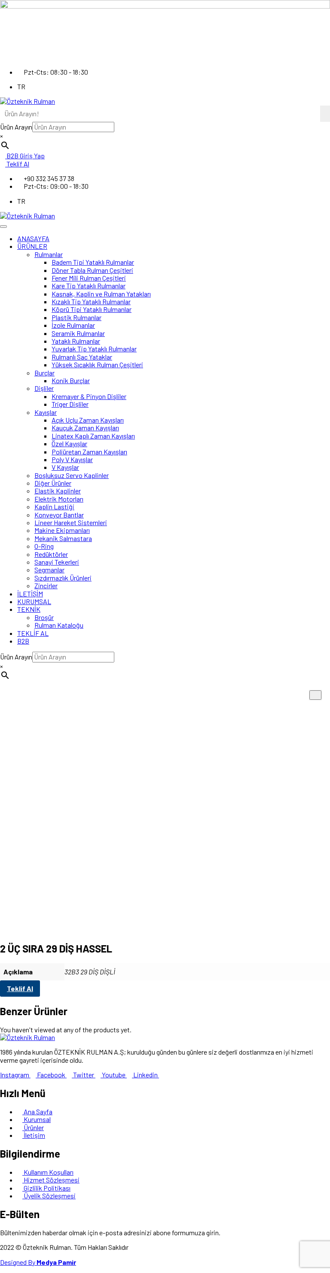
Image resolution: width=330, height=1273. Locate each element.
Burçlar (44, 373)
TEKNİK (28, 609)
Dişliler (44, 388)
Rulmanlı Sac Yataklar (82, 357)
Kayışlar (45, 412)
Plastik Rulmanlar (76, 317)
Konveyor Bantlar (59, 515)
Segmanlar (49, 569)
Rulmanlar (48, 254)
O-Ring (44, 546)
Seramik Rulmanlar (78, 333)
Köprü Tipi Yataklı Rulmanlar (91, 309)
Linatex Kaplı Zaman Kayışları (93, 436)
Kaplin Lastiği (54, 506)
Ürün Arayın (16, 127)
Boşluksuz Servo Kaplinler (71, 475)
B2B (23, 641)
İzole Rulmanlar (73, 325)
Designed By (38, 1262)
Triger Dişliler (70, 404)
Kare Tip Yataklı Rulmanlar (88, 285)
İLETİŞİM (30, 594)
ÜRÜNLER (32, 246)
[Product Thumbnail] (315, 695)
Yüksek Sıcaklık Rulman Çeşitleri (97, 364)
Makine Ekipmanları (62, 530)
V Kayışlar (65, 467)
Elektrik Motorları (58, 499)
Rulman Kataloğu (58, 625)
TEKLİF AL (33, 633)
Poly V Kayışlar (72, 459)
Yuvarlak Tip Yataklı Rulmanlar (94, 349)
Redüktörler (51, 554)
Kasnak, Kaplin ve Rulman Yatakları (101, 294)
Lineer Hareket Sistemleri (70, 522)
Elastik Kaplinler (57, 491)
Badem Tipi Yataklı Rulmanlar (93, 262)
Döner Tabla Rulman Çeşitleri (92, 270)
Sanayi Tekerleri (56, 562)
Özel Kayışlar (69, 443)
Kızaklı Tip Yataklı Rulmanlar (91, 301)
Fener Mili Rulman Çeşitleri (89, 278)
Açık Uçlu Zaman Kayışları (88, 420)
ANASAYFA (33, 238)
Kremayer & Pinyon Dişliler (89, 396)
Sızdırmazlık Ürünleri (63, 578)
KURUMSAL (34, 601)
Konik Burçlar (71, 380)
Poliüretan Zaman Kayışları (89, 452)
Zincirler (46, 585)
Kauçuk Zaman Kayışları (85, 427)
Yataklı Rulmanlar (76, 341)
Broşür (44, 617)
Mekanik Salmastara (63, 538)
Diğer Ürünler (52, 483)
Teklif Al (20, 988)
